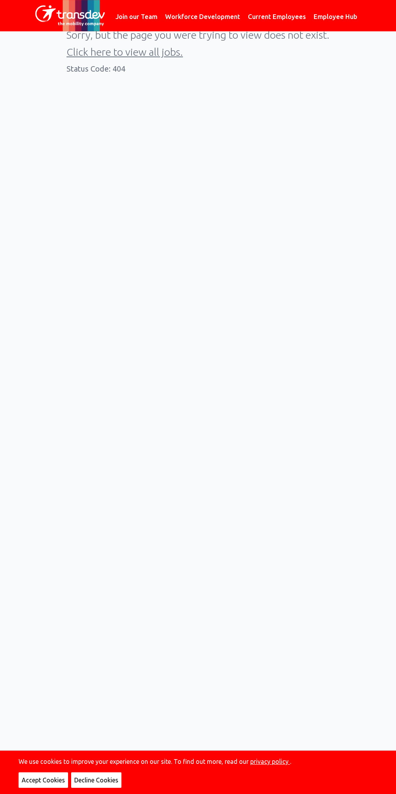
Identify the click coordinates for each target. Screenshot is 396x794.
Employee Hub (335, 16)
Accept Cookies (43, 780)
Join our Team (136, 16)
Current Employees (277, 16)
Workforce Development (202, 16)
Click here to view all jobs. (125, 51)
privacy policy (270, 761)
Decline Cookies (96, 780)
